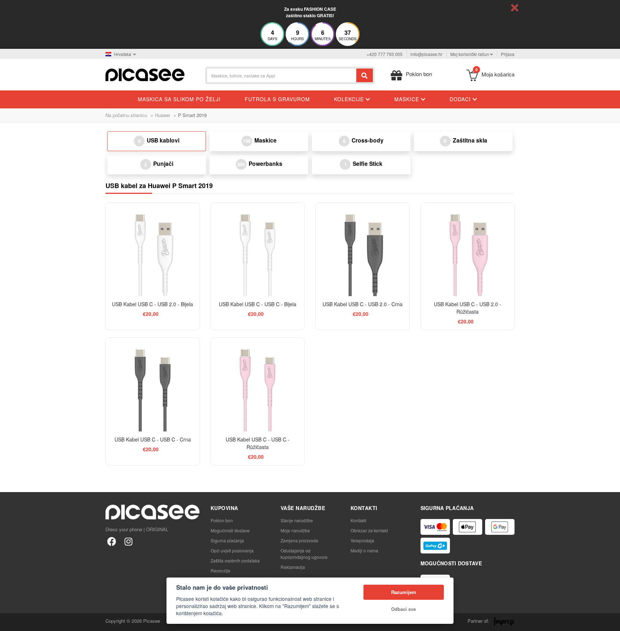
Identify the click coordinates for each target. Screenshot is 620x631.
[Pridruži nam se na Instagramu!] (128, 541)
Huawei (162, 115)
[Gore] (9, 621)
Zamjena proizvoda (299, 540)
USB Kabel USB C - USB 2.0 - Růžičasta (467, 307)
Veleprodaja (362, 540)
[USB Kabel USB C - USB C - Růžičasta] (258, 384)
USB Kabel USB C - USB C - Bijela (257, 304)
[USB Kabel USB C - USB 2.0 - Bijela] (152, 249)
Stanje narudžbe (297, 520)
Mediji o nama (364, 550)
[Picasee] (144, 74)
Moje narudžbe (295, 530)
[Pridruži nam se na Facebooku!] (111, 541)
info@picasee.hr (426, 54)
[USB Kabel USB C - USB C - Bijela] (258, 249)
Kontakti (358, 520)
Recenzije (220, 570)
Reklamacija (293, 567)
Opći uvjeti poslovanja (232, 550)
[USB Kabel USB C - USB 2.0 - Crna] (362, 249)
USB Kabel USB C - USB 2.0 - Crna (363, 304)
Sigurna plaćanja (227, 540)
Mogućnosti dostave (230, 530)
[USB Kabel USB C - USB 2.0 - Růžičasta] (468, 249)
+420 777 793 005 (385, 54)
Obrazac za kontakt (369, 530)
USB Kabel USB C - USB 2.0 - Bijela (152, 304)
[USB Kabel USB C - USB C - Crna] (152, 384)
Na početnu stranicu (126, 115)
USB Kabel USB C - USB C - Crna (152, 439)
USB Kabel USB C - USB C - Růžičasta (258, 443)
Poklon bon (222, 520)
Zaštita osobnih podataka (235, 560)
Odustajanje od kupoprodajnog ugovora (304, 553)
